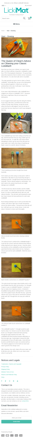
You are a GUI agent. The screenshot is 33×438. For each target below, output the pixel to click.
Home (3, 30)
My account (28, 5)
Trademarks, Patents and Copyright (11, 364)
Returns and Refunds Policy (9, 374)
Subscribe (16, 421)
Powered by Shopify (6, 432)
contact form (25, 401)
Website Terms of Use (7, 372)
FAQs (2, 377)
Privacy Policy (5, 366)
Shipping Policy (5, 369)
